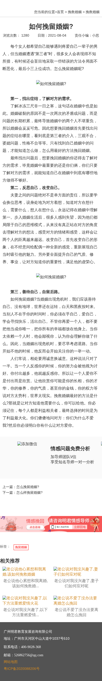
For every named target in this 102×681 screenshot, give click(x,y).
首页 (60, 12)
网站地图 (11, 662)
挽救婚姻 (75, 12)
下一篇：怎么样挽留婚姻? (22, 492)
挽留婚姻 (21, 547)
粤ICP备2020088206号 (22, 669)
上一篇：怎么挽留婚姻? (20, 487)
